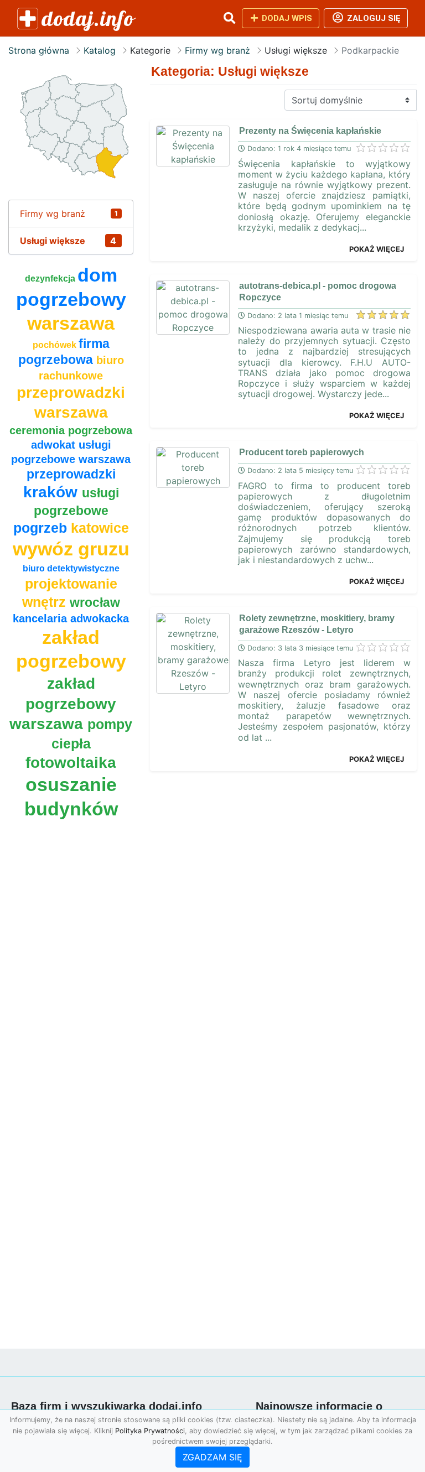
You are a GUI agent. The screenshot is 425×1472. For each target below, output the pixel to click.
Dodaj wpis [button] (286, 18)
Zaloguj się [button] (373, 18)
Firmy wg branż (217, 50)
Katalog (100, 50)
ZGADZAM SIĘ (212, 1457)
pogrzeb (42, 527)
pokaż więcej (376, 249)
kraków (52, 492)
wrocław (95, 602)
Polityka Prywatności (150, 1431)
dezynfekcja (51, 278)
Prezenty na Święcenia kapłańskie (310, 131)
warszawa (71, 323)
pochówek (56, 345)
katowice (100, 527)
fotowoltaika (70, 762)
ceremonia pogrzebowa (70, 430)
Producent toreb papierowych (301, 452)
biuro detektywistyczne (71, 568)
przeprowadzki (71, 474)
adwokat (55, 445)
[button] (229, 18)
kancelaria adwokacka (71, 618)
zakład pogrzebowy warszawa (62, 703)
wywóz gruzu (71, 549)
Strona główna (38, 50)
